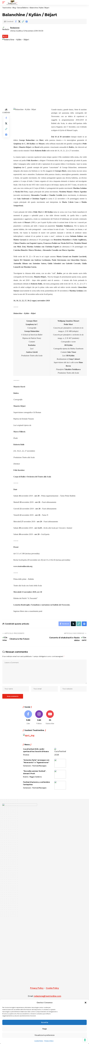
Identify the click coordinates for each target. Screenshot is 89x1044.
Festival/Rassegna (39, 766)
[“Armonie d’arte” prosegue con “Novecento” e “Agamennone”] (60, 763)
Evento (25, 777)
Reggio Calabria (36, 777)
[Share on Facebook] (15, 21)
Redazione (14, 28)
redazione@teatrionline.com (47, 996)
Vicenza (26, 755)
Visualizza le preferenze (44, 1035)
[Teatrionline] (12, 2)
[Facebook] (28, 717)
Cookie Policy (38, 1041)
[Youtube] (50, 717)
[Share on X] (19, 21)
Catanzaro (27, 766)
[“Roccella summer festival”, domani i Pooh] (60, 774)
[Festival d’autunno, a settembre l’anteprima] (60, 785)
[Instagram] (39, 717)
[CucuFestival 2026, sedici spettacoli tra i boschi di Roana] (60, 752)
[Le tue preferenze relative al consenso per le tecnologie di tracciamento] (85, 1040)
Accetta (44, 1022)
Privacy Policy (49, 1041)
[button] (85, 1002)
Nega (44, 1029)
